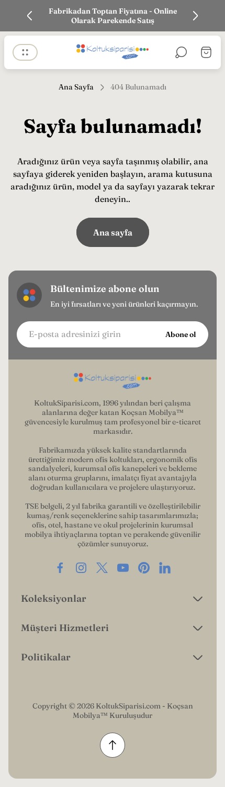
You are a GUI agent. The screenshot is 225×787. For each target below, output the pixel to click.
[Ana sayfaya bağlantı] (112, 381)
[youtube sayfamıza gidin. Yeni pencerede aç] (123, 567)
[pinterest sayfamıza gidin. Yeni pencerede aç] (144, 567)
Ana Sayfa (76, 87)
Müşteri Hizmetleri (65, 628)
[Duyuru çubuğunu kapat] (210, 15)
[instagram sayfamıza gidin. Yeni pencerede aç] (81, 567)
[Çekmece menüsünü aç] (25, 52)
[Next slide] (195, 15)
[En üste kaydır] (112, 745)
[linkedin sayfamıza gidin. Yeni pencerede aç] (165, 567)
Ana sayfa (112, 232)
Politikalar (46, 657)
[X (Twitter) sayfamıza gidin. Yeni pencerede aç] (102, 567)
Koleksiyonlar (53, 598)
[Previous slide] (30, 15)
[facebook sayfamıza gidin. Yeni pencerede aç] (60, 567)
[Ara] (181, 52)
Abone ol (180, 334)
